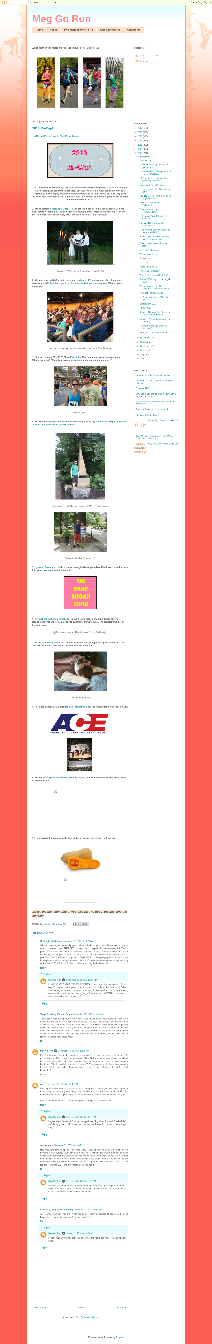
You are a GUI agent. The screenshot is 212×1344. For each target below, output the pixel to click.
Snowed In (144, 258)
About (53, 29)
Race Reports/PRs (110, 29)
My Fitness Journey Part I (78, 29)
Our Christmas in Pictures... (152, 185)
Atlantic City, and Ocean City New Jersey (53, 424)
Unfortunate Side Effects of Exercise (153, 375)
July (142, 354)
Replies (47, 974)
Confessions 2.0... (148, 304)
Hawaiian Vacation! (58, 777)
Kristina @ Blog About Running (56, 1209)
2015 (140, 145)
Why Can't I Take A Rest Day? (153, 275)
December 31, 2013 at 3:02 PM (81, 1181)
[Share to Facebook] (84, 924)
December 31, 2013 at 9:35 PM (89, 1209)
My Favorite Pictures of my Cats (155, 332)
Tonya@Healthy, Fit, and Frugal (56, 1014)
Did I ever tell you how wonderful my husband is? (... (155, 231)
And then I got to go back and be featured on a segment (78, 283)
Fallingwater (120, 421)
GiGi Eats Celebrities (51, 941)
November (145, 337)
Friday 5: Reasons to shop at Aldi (152, 409)
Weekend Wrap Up (148, 254)
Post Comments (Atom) (87, 1317)
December (145, 156)
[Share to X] (80, 924)
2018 (140, 132)
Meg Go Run (61, 18)
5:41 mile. (76, 357)
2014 (140, 149)
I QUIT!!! (143, 262)
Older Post (121, 1307)
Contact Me (133, 29)
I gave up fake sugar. (45, 567)
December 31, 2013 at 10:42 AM (73, 1051)
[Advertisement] (155, 93)
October (144, 342)
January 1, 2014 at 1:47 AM (79, 1233)
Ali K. (43, 1084)
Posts (141, 56)
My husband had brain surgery (50, 619)
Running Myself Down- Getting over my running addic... (154, 237)
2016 (140, 140)
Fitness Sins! (145, 308)
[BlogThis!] (77, 924)
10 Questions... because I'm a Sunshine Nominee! (153, 179)
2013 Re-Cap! (146, 160)
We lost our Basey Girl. (46, 642)
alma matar (101, 421)
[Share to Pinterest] (87, 924)
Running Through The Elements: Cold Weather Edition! (154, 313)
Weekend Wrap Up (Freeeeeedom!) (148, 210)
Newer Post (40, 1307)
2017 (140, 136)
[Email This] (74, 924)
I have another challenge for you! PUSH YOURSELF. (155, 172)
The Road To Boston (149, 271)
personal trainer (77, 707)
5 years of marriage (60, 209)
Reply (43, 968)
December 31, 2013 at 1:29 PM (81, 1117)
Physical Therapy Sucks (151, 293)
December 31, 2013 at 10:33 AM (88, 1014)
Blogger (119, 1337)
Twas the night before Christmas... (149, 204)
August (144, 350)
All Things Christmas (149, 250)
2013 (140, 153)
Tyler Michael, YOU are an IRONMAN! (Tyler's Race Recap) (154, 437)
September (145, 346)
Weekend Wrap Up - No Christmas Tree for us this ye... (155, 287)
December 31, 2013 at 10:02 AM (78, 941)
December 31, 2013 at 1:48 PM (68, 1145)
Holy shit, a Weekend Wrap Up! (163, 443)
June (143, 358)
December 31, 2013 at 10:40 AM (81, 980)
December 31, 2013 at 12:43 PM (62, 1084)
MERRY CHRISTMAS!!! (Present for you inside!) (155, 197)
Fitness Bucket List (148, 267)
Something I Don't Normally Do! (163, 420)
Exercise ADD (142, 388)
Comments (143, 61)
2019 (140, 128)
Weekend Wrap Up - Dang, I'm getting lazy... (153, 166)
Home (39, 29)
